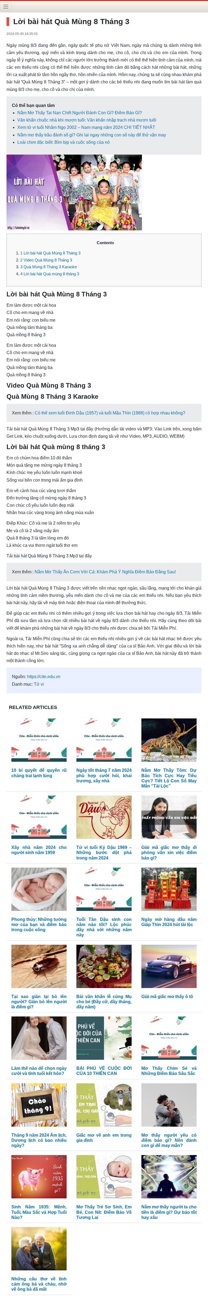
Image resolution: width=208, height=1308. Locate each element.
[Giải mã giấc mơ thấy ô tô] (169, 967)
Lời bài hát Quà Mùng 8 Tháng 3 (50, 253)
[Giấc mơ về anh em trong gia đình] (104, 1106)
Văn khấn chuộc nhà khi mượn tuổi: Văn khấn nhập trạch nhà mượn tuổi (86, 120)
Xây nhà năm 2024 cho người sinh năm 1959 (39, 850)
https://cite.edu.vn (43, 676)
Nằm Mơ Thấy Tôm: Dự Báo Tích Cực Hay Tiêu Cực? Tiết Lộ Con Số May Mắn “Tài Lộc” (169, 778)
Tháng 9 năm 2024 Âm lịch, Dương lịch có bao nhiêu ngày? (39, 1140)
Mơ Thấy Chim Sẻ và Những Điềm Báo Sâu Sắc (169, 1071)
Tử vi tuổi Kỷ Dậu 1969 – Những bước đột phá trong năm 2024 (104, 852)
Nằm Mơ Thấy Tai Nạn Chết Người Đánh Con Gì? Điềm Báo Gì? (79, 112)
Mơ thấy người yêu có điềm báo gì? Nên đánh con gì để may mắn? (169, 1140)
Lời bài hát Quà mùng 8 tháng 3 (49, 274)
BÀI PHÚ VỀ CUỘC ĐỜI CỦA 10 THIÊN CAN (104, 1071)
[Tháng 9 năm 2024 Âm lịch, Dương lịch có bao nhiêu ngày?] (39, 1106)
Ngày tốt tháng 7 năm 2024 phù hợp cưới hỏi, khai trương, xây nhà (104, 775)
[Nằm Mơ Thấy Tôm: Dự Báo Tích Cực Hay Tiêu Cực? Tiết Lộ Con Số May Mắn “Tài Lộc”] (169, 741)
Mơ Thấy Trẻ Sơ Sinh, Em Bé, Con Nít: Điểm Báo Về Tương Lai (104, 1212)
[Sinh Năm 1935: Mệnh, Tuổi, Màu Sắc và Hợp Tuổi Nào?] (39, 1178)
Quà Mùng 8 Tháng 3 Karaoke (48, 266)
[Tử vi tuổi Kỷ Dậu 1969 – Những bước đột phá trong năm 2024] (104, 818)
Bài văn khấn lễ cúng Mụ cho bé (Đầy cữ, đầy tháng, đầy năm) (104, 1001)
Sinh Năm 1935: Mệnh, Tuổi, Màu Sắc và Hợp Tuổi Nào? (39, 1212)
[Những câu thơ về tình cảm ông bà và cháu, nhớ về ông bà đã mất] (39, 1250)
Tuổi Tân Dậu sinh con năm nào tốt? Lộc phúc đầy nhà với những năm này (104, 927)
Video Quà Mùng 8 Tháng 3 (46, 260)
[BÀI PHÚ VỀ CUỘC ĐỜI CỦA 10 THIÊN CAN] (104, 1039)
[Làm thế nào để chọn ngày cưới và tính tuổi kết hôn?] (39, 1039)
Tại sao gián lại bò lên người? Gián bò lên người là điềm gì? (39, 1001)
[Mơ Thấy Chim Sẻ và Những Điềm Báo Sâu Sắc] (169, 1039)
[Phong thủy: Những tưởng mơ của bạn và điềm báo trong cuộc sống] (39, 890)
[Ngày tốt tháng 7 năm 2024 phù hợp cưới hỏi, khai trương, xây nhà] (104, 741)
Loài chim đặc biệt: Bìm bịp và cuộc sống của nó (63, 142)
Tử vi (39, 684)
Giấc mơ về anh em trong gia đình (104, 1138)
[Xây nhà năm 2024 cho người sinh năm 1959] (39, 818)
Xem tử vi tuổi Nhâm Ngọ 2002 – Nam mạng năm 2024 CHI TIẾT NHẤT (86, 127)
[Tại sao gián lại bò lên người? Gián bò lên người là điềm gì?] (39, 967)
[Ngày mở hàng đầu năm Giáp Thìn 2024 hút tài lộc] (169, 890)
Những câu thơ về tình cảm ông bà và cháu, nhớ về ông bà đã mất (39, 1284)
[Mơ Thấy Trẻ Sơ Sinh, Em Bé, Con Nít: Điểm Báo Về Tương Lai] (104, 1178)
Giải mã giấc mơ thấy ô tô (167, 996)
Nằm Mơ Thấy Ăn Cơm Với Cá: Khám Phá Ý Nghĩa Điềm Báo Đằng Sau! (105, 572)
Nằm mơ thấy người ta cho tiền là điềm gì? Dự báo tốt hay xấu (169, 1212)
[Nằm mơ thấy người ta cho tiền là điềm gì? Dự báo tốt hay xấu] (169, 1178)
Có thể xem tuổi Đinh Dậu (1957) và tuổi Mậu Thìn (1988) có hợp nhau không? (110, 413)
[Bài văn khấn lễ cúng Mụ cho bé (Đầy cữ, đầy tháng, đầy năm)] (104, 967)
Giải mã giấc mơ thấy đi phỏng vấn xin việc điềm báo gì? (169, 852)
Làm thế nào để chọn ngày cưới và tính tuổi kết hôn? (39, 1071)
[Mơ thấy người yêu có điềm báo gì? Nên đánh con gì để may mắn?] (169, 1106)
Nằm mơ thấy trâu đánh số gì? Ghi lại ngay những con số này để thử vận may (91, 135)
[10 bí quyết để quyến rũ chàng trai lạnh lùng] (39, 741)
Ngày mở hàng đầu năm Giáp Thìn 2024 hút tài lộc (169, 922)
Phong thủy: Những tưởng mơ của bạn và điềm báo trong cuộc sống (39, 924)
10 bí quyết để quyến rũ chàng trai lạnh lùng (39, 773)
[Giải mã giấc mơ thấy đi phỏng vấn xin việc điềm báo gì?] (169, 818)
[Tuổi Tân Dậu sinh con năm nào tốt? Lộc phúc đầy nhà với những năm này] (104, 890)
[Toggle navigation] (6, 6)
